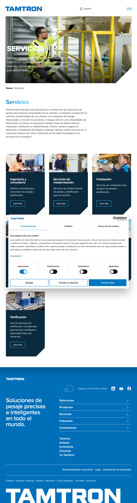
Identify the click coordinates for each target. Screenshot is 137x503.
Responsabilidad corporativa (78, 469)
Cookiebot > (16, 256)
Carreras (65, 451)
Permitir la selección (68, 282)
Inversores (66, 447)
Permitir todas (107, 282)
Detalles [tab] (68, 226)
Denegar (29, 282)
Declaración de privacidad (117, 469)
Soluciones (66, 400)
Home (9, 88)
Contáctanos (67, 428)
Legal (98, 469)
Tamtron (65, 439)
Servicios (65, 414)
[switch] (53, 272)
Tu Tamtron (66, 455)
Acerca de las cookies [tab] (108, 226)
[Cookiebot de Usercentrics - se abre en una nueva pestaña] (115, 219)
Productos (66, 407)
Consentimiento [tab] (28, 226)
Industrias (66, 421)
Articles (64, 443)
